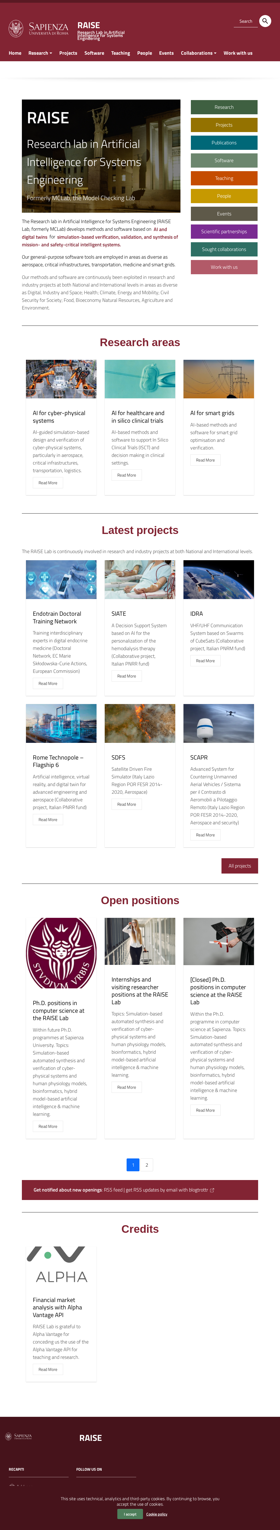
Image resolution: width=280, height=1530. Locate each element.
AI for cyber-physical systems (59, 416)
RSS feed (113, 1189)
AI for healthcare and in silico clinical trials (138, 416)
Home (15, 53)
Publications (224, 142)
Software (94, 53)
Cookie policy (156, 1514)
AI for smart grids (212, 412)
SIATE (119, 613)
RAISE (90, 1437)
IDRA (196, 613)
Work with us (238, 53)
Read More (48, 483)
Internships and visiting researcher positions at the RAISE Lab (140, 991)
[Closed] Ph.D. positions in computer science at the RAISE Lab (218, 991)
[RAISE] (38, 28)
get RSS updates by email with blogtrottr (167, 1189)
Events (166, 53)
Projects (68, 53)
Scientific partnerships (224, 231)
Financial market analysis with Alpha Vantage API (57, 1307)
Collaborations (197, 53)
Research (38, 53)
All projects (240, 865)
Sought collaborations (224, 249)
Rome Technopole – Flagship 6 (58, 761)
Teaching (120, 53)
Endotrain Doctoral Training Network (57, 617)
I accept (130, 1514)
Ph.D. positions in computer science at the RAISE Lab (58, 1010)
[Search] (265, 21)
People (144, 53)
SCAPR (199, 757)
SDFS (118, 757)
